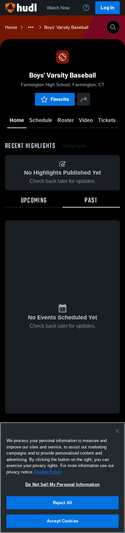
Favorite (60, 99)
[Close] (117, 431)
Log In (107, 7)
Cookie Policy (48, 472)
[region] (62, 477)
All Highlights (75, 146)
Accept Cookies (62, 521)
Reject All (62, 502)
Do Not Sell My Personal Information (62, 484)
